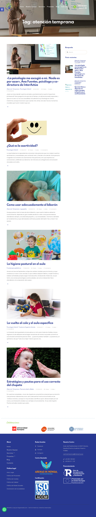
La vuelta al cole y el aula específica (30, 323)
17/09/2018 (26, 268)
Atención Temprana (13, 89)
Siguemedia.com (22, 507)
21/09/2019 (23, 150)
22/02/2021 (36, 89)
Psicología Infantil (25, 89)
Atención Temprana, (80, 60)
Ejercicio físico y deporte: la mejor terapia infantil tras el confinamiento (80, 90)
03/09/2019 (32, 209)
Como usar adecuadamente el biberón (32, 204)
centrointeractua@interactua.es (73, 454)
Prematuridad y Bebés (27, 389)
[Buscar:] (76, 52)
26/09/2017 (40, 327)
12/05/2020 (77, 84)
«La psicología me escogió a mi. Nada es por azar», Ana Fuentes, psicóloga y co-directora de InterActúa (33, 82)
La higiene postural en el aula (26, 264)
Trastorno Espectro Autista (27, 327)
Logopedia (23, 209)
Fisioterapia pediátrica (14, 268)
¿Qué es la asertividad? (22, 145)
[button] (2, 9)
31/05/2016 (39, 389)
